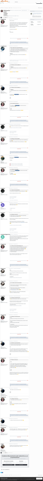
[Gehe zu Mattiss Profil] (3, 158)
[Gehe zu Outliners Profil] (3, 446)
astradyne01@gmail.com (5, 234)
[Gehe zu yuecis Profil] (3, 88)
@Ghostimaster (16, 157)
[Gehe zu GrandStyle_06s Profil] (3, 49)
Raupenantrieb (23, 222)
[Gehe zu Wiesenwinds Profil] (3, 271)
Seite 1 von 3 (10, 17)
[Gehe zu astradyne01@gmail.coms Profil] (3, 237)
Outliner (2, 443)
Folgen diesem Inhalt (24, 10)
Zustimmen (39, 478)
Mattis (2, 155)
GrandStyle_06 (3, 46)
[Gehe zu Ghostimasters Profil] (2, 11)
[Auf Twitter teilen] (1, 472)
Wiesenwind (3, 268)
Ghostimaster (3, 19)
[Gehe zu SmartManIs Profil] (3, 127)
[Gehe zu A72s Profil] (3, 205)
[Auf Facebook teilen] (2, 472)
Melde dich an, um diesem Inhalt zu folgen (16, 10)
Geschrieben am (13, 85)
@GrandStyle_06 (16, 94)
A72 (1, 202)
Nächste (6, 17)
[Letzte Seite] (7, 17)
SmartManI (3, 124)
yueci (2, 85)
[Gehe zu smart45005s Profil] (31, 13)
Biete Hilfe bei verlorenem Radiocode (36, 13)
